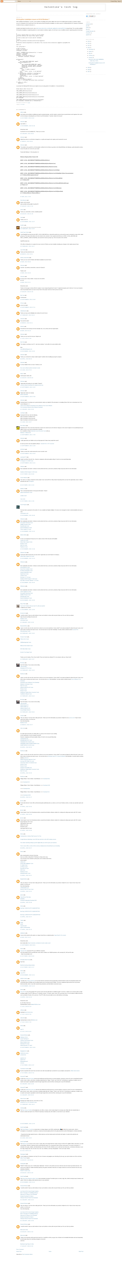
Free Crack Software (47, 405)
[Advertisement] (37, 13)
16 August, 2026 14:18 (26, 1231)
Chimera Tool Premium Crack (26, 1040)
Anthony (22, 326)
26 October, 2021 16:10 (27, 485)
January (91, 57)
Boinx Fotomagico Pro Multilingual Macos (29, 1192)
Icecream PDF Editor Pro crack (27, 761)
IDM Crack (22, 870)
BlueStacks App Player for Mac (27, 1244)
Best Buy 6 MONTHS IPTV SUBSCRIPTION (30, 911)
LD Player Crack (24, 866)
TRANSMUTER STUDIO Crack (27, 741)
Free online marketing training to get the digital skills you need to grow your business (38, 842)
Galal (21, 217)
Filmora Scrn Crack (24, 639)
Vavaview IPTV (23, 950)
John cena (22, 728)
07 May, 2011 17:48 (25, 196)
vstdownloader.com (24, 887)
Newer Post (18, 1251)
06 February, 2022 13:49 (27, 633)
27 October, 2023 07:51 (27, 1072)
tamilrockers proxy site (31, 1089)
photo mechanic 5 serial (35, 367)
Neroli (21, 922)
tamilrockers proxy (24, 1053)
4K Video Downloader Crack (26, 570)
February (91, 55)
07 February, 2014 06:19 (27, 315)
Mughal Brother (23, 879)
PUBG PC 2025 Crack (25, 1170)
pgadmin (88, 34)
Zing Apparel (23, 1154)
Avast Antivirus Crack (25, 567)
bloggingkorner (23, 1051)
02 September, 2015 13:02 (27, 387)
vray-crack (22, 499)
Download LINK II (27, 795)
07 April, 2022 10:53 (26, 806)
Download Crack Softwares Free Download (29, 682)
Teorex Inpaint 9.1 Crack (25, 529)
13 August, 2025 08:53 (26, 1160)
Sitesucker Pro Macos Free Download (28, 1194)
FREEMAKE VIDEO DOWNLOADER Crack (29, 743)
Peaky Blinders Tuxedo (27, 1129)
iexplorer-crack (23, 618)
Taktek (21, 920)
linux (87, 29)
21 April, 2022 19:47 (26, 916)
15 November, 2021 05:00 (27, 515)
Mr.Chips (22, 662)
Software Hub (23, 552)
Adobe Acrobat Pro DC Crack (26, 687)
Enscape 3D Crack (24, 868)
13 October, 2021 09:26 (27, 474)
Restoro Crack (23, 690)
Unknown (22, 121)
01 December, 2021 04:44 (27, 582)
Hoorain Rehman (24, 1035)
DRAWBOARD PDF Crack (26, 740)
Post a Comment (20, 1249)
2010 (89, 47)
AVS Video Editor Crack (25, 648)
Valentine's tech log (61, 7)
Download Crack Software (37, 405)
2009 (89, 67)
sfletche (22, 112)
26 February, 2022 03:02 (27, 712)
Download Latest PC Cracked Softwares (56, 756)
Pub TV (22, 1029)
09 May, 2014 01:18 (25, 330)
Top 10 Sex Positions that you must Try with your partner (32, 605)
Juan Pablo (22, 249)
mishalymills (23, 1163)
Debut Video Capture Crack (26, 541)
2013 (89, 41)
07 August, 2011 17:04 (26, 206)
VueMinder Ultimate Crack (26, 693)
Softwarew (22, 518)
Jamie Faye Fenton (24, 232)
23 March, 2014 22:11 (26, 322)
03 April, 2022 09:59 (26, 747)
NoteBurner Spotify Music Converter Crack (29, 692)
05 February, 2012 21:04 (27, 228)
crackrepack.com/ (24, 513)
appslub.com (23, 1058)
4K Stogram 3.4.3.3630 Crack (26, 460)
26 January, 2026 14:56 (27, 1220)
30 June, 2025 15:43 (26, 1137)
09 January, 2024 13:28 (27, 1083)
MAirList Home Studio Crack (26, 645)
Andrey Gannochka (24, 257)
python (22, 104)
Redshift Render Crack (25, 873)
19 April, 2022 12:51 (26, 891)
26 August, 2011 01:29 (26, 213)
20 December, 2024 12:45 (27, 1123)
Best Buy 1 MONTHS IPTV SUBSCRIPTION (30, 908)
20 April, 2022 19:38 (26, 902)
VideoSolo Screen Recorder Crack (38, 430)
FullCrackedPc (23, 666)
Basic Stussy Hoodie (26, 1110)
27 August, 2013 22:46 (26, 291)
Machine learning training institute (27, 965)
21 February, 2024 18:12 (27, 1104)
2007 (89, 71)
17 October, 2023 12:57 (27, 1065)
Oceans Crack (23, 636)
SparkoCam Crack (24, 573)
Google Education (90, 31)
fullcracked (22, 1235)
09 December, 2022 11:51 (27, 974)
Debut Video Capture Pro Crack (27, 556)
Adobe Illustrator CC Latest (26, 1045)
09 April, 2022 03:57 (26, 848)
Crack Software (23, 477)
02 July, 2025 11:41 (25, 1150)
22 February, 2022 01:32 (27, 695)
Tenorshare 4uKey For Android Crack (28, 762)
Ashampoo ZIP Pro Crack (26, 668)
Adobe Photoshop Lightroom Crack (28, 759)
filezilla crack (34, 1020)
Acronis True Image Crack (26, 652)
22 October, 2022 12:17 (27, 967)
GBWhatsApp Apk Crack (25, 642)
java (87, 25)
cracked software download (26, 385)
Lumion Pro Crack (24, 540)
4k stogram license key (38, 385)
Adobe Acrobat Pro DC (25, 708)
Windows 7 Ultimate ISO (25, 432)
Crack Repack (23, 504)
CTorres (22, 303)
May (90, 53)
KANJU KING (23, 534)
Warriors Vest (25, 1143)
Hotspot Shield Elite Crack (26, 572)
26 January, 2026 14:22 (27, 1199)
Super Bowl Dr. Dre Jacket (60, 935)
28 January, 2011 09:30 (27, 133)
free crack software (24, 367)
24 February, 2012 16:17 (27, 246)
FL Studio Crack (23, 865)
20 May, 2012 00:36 (25, 261)
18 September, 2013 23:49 (27, 299)
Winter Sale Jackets (75, 1070)
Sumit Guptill (23, 1127)
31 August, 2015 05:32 (26, 377)
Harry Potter (23, 603)
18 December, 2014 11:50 (27, 351)
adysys (22, 373)
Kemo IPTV (22, 991)
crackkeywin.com (24, 738)
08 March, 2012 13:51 (26, 254)
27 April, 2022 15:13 (26, 929)
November (91, 49)
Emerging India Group (25, 959)
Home (50, 1251)
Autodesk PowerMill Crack (26, 767)
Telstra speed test (31, 980)
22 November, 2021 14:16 (27, 548)
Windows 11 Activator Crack (26, 684)
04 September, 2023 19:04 (27, 1047)
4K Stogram (31, 481)
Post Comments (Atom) (27, 1254)
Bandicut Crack (23, 722)
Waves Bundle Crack (25, 1042)
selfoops (22, 1010)
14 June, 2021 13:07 (26, 422)
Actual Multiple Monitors (25, 709)
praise (21, 894)
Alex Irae (22, 295)
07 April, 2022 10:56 (26, 830)
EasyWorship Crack (24, 526)
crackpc (22, 715)
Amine (21, 833)
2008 (89, 69)
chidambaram (23, 310)
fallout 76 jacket (23, 1157)
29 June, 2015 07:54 (26, 369)
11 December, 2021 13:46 (27, 609)
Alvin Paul (22, 342)
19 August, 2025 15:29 (26, 1172)
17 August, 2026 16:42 (26, 1246)
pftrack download (24, 394)
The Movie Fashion (24, 1068)
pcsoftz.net (26, 757)
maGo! (21, 209)
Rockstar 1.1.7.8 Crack (25, 577)
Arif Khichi (22, 449)
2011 (89, 45)
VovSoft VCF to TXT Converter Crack (28, 1102)
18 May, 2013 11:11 (25, 282)
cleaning (22, 1107)
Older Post (81, 1251)
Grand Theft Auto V (24, 1038)
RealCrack (22, 673)
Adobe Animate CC (24, 705)
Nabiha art (22, 488)
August (90, 51)
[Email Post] (30, 102)
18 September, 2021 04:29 (27, 453)
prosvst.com (72, 717)
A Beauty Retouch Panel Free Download (29, 1197)
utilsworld (22, 1017)
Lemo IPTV (22, 972)
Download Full (26, 782)
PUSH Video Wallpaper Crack (26, 863)
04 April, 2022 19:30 (26, 772)
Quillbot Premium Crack (25, 524)
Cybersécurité (23, 925)
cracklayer (22, 412)
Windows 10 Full (23, 1037)
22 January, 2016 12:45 (27, 409)
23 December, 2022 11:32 (27, 985)
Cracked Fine (75, 629)
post (49, 679)
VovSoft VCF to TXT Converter (47, 443)
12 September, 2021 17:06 (27, 434)
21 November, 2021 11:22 (27, 531)
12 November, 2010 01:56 (27, 125)
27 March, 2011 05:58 (26, 141)
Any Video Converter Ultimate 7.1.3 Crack (29, 580)
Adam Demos (23, 1098)
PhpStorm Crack (24, 546)
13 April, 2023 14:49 (26, 997)
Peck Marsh (23, 425)
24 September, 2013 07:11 (27, 307)
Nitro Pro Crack (23, 545)
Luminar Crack (23, 575)
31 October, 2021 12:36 (27, 501)
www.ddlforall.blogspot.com (26, 349)
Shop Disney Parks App (25, 897)
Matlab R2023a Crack (35, 1004)
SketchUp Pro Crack (24, 1043)
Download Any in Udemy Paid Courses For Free (30, 836)
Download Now (46, 778)
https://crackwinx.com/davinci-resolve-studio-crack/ (39, 943)
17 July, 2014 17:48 (25, 338)
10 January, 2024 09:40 (27, 1094)
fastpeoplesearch (24, 1061)
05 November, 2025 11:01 (27, 1182)
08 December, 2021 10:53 (27, 600)
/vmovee (22, 1063)
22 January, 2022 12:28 (27, 622)
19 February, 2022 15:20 (27, 670)
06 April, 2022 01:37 (26, 797)
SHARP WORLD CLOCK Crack (27, 745)
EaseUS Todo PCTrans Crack (26, 889)
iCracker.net (23, 613)
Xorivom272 (23, 1076)
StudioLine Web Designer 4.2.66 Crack (28, 471)
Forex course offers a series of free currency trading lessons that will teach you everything (40, 845)
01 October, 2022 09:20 (27, 956)
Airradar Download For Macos (26, 1196)
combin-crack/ (23, 495)
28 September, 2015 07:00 (27, 396)
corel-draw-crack (24, 620)
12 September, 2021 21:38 (27, 445)
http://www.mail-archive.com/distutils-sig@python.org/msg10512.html (51, 28)
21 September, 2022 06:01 (27, 945)
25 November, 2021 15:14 (27, 558)
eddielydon (22, 933)
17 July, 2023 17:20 (25, 1022)
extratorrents (23, 1054)
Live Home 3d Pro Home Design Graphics (29, 1191)
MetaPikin (22, 898)
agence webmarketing (25, 927)
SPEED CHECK (23, 978)
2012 (89, 43)
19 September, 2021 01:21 (27, 462)
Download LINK (46, 785)
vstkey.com (22, 861)
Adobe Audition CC (24, 706)
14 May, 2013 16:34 (25, 272)
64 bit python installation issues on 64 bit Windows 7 (32, 19)
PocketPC (88, 32)
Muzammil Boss (23, 625)
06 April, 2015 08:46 (26, 358)
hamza (21, 851)
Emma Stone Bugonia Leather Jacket (30, 1178)
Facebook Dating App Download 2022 (28, 900)
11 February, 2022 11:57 (27, 659)
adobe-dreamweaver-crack (26, 492)
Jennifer (22, 225)
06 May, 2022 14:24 (25, 937)
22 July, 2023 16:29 (25, 1031)
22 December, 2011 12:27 (27, 221)
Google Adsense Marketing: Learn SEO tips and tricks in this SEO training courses (38, 839)
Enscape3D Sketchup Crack (26, 522)
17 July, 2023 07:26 (25, 1014)
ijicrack (21, 800)
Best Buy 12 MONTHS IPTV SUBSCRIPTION (30, 914)
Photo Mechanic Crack (25, 631)
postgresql (88, 24)
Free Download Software (25, 407)
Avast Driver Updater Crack (26, 569)
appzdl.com (22, 1059)
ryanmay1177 (23, 457)
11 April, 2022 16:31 (26, 875)
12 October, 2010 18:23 (27, 118)
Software (22, 466)
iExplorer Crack (23, 543)
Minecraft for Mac (24, 1229)
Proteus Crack (23, 689)
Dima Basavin (23, 200)
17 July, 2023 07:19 (25, 1006)
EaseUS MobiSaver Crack (26, 527)
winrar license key (29, 1012)
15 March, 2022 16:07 (26, 724)
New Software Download (37, 407)
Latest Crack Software (25, 405)
